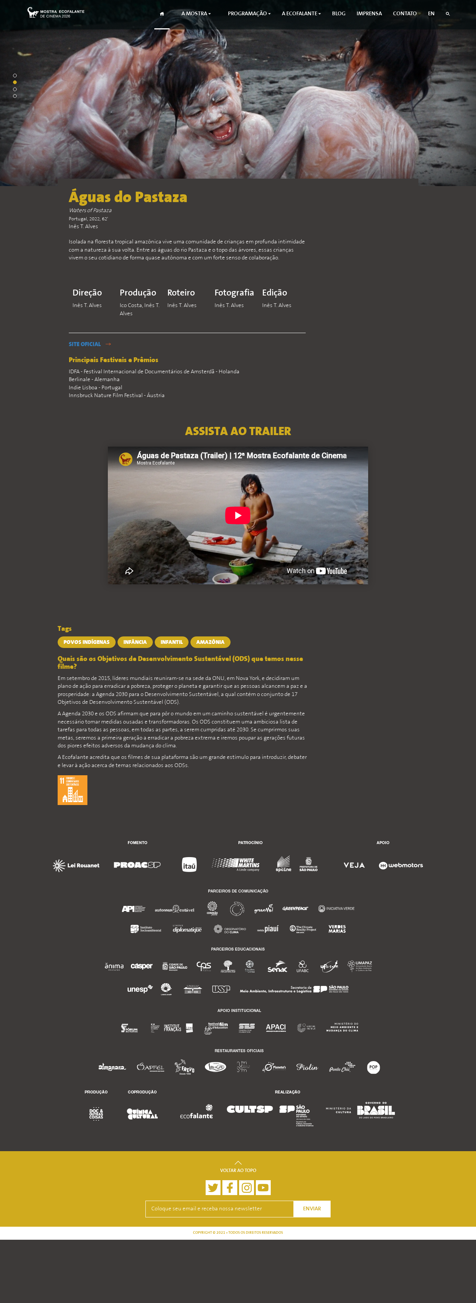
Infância (135, 642)
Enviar (312, 1209)
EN (431, 14)
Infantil (172, 642)
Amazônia (210, 642)
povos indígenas (87, 642)
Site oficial (85, 345)
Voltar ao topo (238, 1171)
